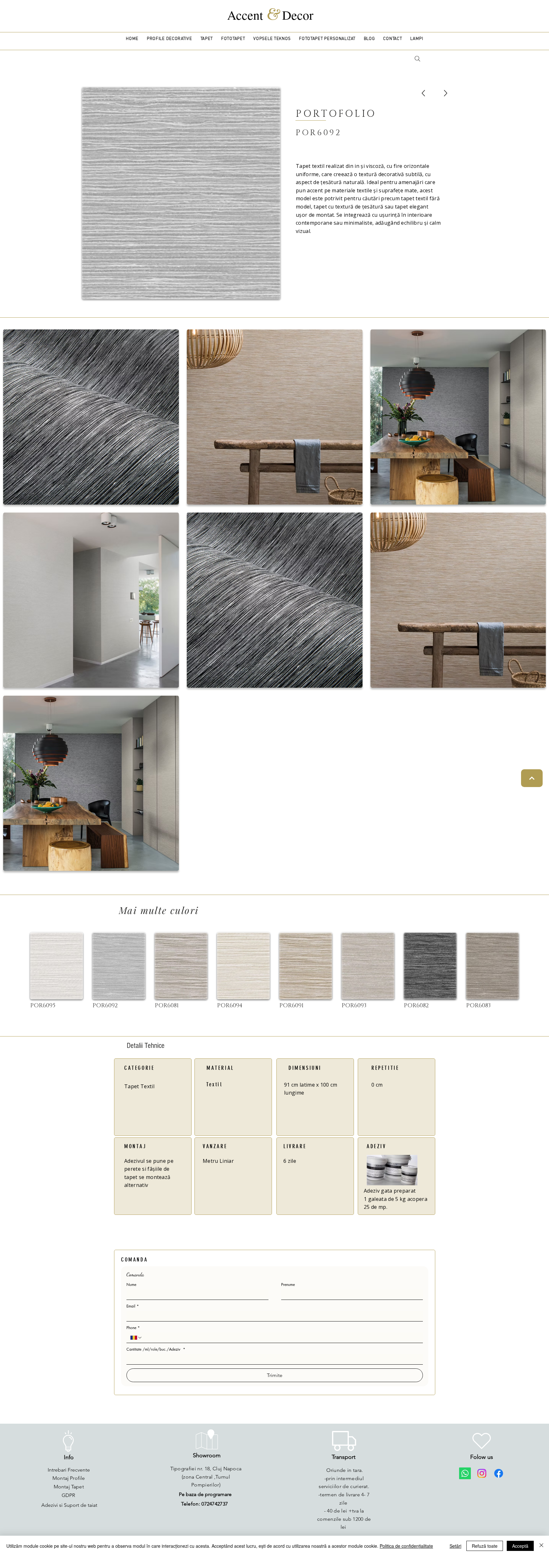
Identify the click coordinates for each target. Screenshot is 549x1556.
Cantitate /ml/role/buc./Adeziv (155, 1349)
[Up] (423, 93)
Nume (131, 1284)
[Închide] (541, 1546)
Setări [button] (455, 1546)
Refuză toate (485, 1546)
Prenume (288, 1284)
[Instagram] (482, 1473)
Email (132, 1306)
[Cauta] (417, 59)
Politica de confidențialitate (406, 1546)
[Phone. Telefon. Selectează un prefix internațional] (136, 1337)
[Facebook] (499, 1473)
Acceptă (520, 1546)
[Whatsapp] (465, 1473)
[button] (169, 39)
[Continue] (532, 778)
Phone (133, 1327)
